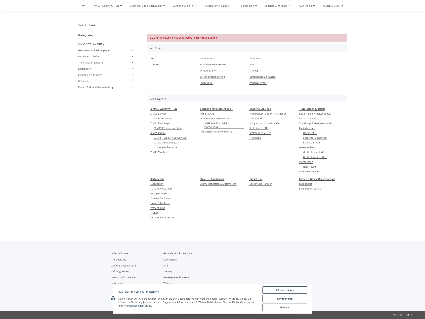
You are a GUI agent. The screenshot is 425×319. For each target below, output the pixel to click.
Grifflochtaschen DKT (315, 157)
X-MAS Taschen (159, 152)
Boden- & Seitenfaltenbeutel (315, 113)
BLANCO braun (311, 142)
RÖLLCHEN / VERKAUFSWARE (216, 131)
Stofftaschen (306, 161)
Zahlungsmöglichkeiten (213, 64)
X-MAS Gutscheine (160, 118)
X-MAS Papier (157, 132)
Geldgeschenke (158, 193)
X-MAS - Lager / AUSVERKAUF (170, 137)
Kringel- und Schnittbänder (265, 123)
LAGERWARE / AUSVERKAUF (215, 118)
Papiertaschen (307, 128)
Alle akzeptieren (285, 290)
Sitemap (254, 70)
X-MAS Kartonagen (160, 123)
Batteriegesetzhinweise (262, 76)
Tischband (255, 137)
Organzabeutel (307, 118)
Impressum (206, 82)
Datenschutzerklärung (139, 305)
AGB (252, 64)
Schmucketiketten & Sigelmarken (218, 183)
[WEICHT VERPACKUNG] (83, 5)
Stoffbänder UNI (259, 128)
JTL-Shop (408, 314)
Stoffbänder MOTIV (260, 132)
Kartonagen (84, 68)
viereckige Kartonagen (162, 217)
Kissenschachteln (160, 198)
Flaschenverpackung (161, 188)
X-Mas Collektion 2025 (166, 142)
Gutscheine (84, 81)
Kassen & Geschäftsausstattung (95, 87)
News (153, 58)
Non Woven (309, 166)
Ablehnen (284, 307)
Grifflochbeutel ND (313, 152)
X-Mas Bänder (158, 113)
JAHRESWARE (207, 113)
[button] (105, 44)
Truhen (154, 212)
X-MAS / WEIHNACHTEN (91, 44)
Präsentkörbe (157, 207)
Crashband (256, 118)
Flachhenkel (309, 132)
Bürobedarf (305, 183)
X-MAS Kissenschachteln (168, 128)
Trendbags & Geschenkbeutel (315, 123)
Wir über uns (207, 58)
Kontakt (154, 64)
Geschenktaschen (309, 171)
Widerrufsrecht (258, 82)
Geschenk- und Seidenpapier (94, 50)
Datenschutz (256, 58)
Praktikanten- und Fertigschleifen (268, 113)
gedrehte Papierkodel (315, 137)
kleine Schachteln (160, 203)
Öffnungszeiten (208, 70)
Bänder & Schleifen (89, 56)
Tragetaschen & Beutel (90, 62)
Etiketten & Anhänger (90, 74)
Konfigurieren (285, 298)
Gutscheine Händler (261, 183)
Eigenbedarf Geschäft (311, 188)
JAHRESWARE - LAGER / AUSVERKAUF (216, 125)
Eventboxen (156, 183)
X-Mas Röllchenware (165, 147)
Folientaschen (307, 147)
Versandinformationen (212, 76)
